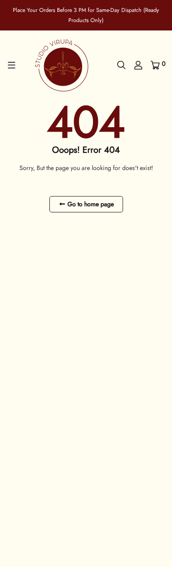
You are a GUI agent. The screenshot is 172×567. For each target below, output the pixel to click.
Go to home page (90, 204)
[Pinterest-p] (22, 435)
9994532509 (44, 404)
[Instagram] (34, 435)
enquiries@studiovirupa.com (62, 415)
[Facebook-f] (9, 435)
